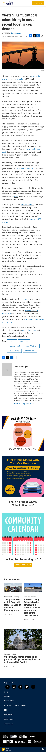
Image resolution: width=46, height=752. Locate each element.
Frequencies (8, 715)
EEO (5, 710)
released (24, 299)
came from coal (29, 330)
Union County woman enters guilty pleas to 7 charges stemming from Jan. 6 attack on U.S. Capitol (22, 659)
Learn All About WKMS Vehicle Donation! (23, 503)
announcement (27, 204)
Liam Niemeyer (15, 33)
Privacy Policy (9, 701)
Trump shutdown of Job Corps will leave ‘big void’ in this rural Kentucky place (12, 605)
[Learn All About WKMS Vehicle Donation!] (23, 476)
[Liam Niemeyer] (7, 369)
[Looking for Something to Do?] (23, 534)
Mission (7, 696)
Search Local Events (23, 565)
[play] (3, 749)
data (16, 196)
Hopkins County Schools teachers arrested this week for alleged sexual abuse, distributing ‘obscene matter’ (32, 607)
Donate (39, 3)
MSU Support (9, 719)
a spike (20, 79)
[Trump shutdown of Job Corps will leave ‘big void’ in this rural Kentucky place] (13, 588)
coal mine (24, 341)
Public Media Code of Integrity (15, 705)
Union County (14, 351)
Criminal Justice (30, 597)
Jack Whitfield (31, 346)
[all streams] (43, 749)
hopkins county (15, 346)
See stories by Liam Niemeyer (26, 403)
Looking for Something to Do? (23, 559)
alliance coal (30, 351)
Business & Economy (11, 597)
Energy (11, 341)
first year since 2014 (25, 168)
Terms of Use (9, 724)
